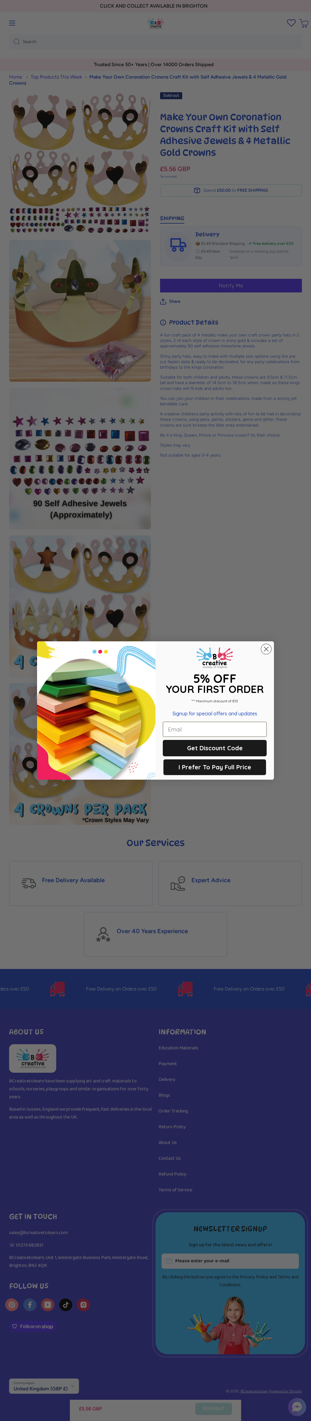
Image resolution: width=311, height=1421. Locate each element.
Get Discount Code (215, 748)
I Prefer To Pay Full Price (215, 767)
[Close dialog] (266, 649)
